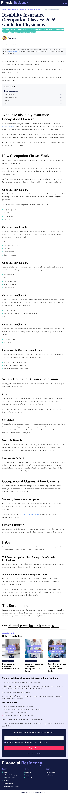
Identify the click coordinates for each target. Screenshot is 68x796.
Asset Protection (13, 9)
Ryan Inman (12, 38)
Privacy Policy (51, 772)
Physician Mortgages (11, 775)
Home (4, 9)
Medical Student (32, 742)
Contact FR (29, 778)
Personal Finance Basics (11, 787)
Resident (20, 742)
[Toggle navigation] (66, 3)
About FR (28, 772)
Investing (6, 781)
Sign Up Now (34, 748)
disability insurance (8, 126)
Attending (10, 742)
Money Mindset (8, 784)
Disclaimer (50, 775)
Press (27, 775)
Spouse (44, 742)
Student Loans (10, 778)
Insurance (23, 9)
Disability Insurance (34, 9)
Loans (5, 772)
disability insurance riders (30, 514)
